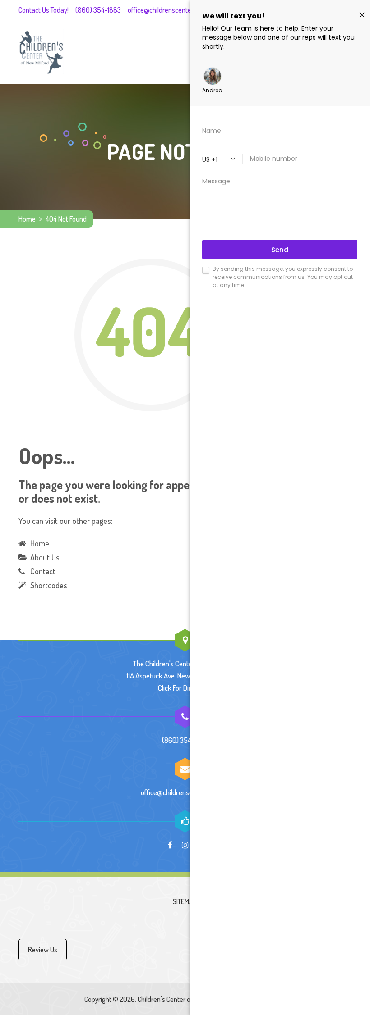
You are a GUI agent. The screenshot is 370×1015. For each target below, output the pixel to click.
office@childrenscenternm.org (171, 9)
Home (27, 218)
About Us (45, 557)
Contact (43, 571)
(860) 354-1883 (98, 9)
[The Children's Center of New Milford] (41, 52)
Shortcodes (48, 585)
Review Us (42, 949)
